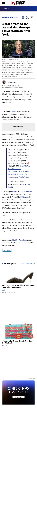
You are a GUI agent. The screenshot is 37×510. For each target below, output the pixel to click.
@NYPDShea (25, 166)
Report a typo (7, 250)
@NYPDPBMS (13, 171)
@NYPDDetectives (14, 168)
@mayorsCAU (22, 174)
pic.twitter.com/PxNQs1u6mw (18, 177)
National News (10, 17)
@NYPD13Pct (24, 171)
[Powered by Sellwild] (32, 378)
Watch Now (31, 3)
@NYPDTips (19, 163)
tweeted (13, 111)
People (14, 191)
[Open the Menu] (3, 2)
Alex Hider (12, 82)
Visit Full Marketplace (28, 263)
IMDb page (24, 197)
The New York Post (19, 240)
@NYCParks (12, 174)
